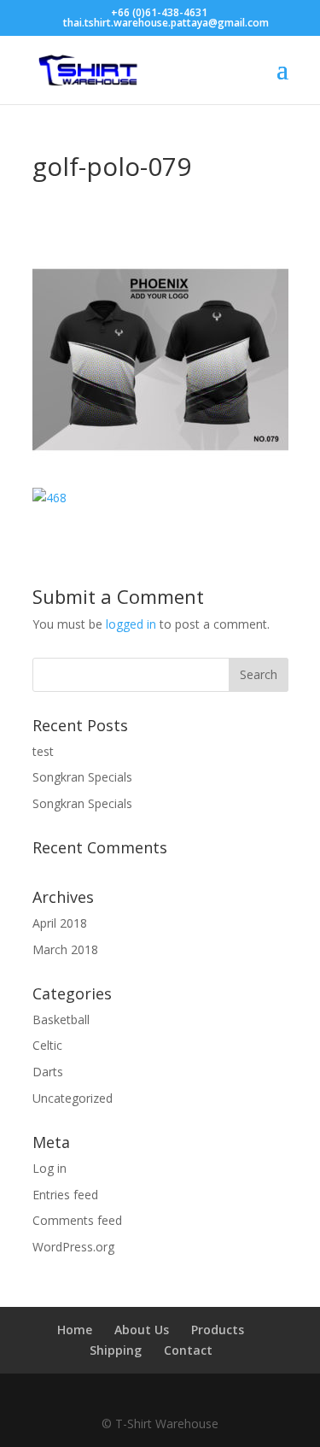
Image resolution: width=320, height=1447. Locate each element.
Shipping (116, 1350)
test (43, 751)
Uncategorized (72, 1098)
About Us (141, 1329)
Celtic (47, 1045)
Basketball (61, 1019)
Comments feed (77, 1220)
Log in (49, 1168)
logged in (131, 624)
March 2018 (65, 949)
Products (217, 1329)
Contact (188, 1350)
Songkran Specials (82, 777)
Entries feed (65, 1194)
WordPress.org (73, 1247)
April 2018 (59, 923)
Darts (47, 1071)
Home (74, 1329)
